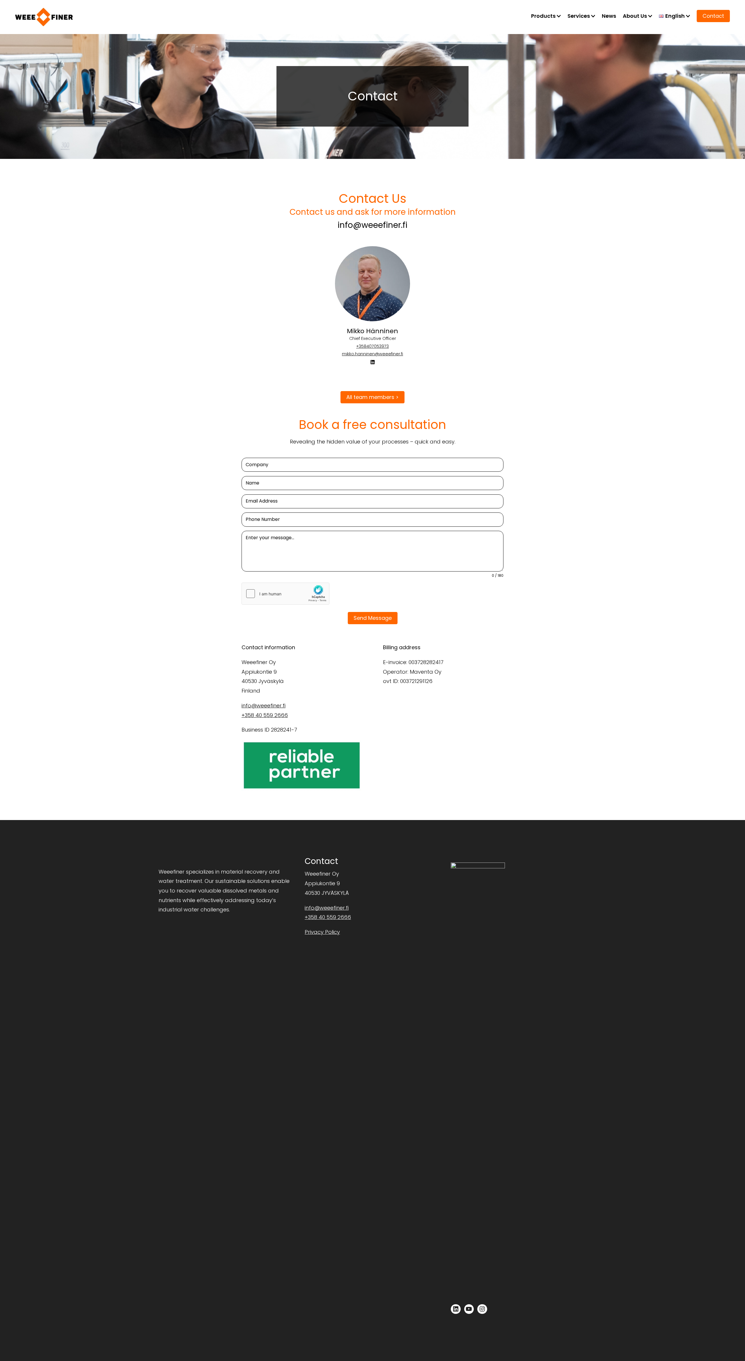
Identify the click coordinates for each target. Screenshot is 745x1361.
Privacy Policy (322, 932)
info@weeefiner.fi (372, 225)
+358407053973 (372, 346)
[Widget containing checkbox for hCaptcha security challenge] (285, 594)
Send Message (373, 618)
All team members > (372, 397)
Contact (713, 15)
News (609, 15)
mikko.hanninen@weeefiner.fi (372, 354)
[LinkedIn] (372, 362)
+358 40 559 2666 (265, 715)
